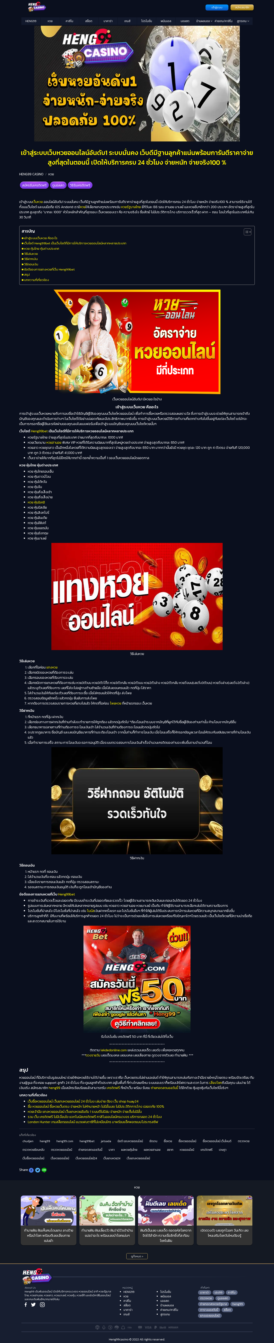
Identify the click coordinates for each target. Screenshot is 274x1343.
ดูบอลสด (58, 185)
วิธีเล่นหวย (31, 253)
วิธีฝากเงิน (31, 258)
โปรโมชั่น (146, 21)
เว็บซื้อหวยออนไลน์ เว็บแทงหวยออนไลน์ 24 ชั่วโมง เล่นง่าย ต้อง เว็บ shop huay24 (83, 1101)
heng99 (54, 1087)
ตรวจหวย (244, 1141)
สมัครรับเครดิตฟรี (34, 185)
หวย (50, 21)
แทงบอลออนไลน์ (210, 1315)
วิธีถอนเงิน (31, 264)
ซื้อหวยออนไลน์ (187, 1141)
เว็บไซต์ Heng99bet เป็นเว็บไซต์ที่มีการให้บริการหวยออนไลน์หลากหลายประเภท (75, 243)
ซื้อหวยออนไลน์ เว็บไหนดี (217, 1141)
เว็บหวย (38, 201)
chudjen (27, 1141)
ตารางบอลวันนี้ (209, 1310)
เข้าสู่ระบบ (216, 7)
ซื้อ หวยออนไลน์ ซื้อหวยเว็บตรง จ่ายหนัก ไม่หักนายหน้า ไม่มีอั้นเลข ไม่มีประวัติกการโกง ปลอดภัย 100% (96, 1106)
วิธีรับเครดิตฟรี (80, 185)
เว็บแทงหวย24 (111, 1158)
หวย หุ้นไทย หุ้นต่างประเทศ (41, 248)
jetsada (106, 1141)
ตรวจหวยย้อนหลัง (33, 1150)
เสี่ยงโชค (215, 1082)
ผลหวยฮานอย (152, 1150)
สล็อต (88, 21)
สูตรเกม (242, 21)
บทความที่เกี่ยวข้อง (36, 279)
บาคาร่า (108, 21)
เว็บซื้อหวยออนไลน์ (33, 1158)
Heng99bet (39, 431)
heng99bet (87, 1141)
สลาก (170, 1150)
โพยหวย (115, 703)
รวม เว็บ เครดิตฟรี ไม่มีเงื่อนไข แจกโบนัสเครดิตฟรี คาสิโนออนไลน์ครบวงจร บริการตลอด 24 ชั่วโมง (95, 1116)
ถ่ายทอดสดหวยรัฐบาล (213, 1304)
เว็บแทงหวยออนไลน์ (138, 1158)
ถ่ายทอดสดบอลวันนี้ (164, 1087)
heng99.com (65, 1141)
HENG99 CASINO (31, 174)
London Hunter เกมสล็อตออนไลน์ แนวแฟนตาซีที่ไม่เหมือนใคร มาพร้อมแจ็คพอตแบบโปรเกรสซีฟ (93, 1121)
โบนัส (90, 910)
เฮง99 (218, 1292)
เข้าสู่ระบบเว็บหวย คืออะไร (40, 238)
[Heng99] (112, 7)
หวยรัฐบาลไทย (131, 206)
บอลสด (185, 21)
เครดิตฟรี (113, 1087)
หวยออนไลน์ (187, 1150)
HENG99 (30, 21)
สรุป (27, 274)
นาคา (112, 1150)
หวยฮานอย (53, 442)
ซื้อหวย (168, 1141)
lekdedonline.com (114, 1050)
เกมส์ (127, 21)
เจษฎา (222, 1150)
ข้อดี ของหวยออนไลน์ (130, 1141)
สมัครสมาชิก (242, 7)
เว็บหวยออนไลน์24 (86, 1158)
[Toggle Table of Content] (245, 232)
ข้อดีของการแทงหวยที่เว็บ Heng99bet (49, 269)
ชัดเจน (153, 1141)
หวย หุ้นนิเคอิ (36, 502)
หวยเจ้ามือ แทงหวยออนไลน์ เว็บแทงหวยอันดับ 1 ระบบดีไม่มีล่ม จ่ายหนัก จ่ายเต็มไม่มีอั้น (85, 1111)
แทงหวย (52, 667)
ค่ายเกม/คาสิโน (223, 21)
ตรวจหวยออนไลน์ (61, 1150)
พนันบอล (166, 21)
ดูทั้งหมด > (137, 1256)
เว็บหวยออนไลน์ (60, 1158)
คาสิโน (69, 21)
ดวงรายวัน (93, 1055)
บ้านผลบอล (203, 21)
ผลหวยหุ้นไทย (129, 1150)
